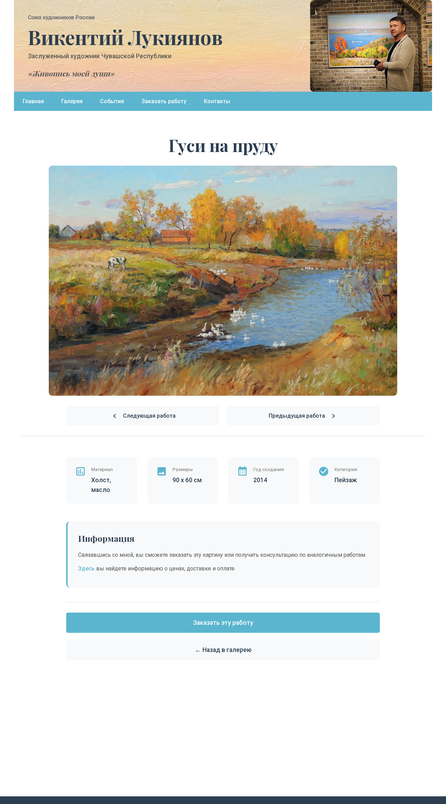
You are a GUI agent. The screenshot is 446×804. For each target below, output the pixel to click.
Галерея (72, 101)
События (112, 101)
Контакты (217, 101)
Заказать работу (163, 101)
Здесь (86, 568)
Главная (33, 101)
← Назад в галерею (223, 649)
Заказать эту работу (223, 622)
